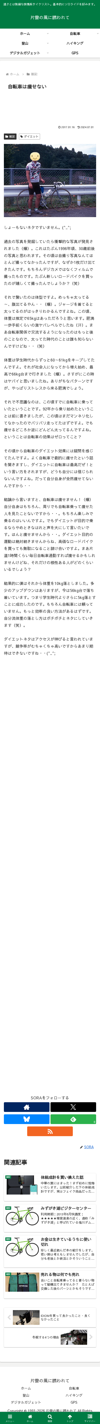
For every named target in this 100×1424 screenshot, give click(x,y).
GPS (74, 1402)
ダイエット (31, 136)
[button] (90, 924)
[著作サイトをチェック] (27, 1107)
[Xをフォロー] (73, 1107)
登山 (26, 1395)
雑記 (12, 136)
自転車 (74, 1388)
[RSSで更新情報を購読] (50, 1131)
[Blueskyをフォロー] (27, 1119)
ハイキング (74, 1395)
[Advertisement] (50, 106)
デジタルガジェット (26, 1402)
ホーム (26, 1388)
